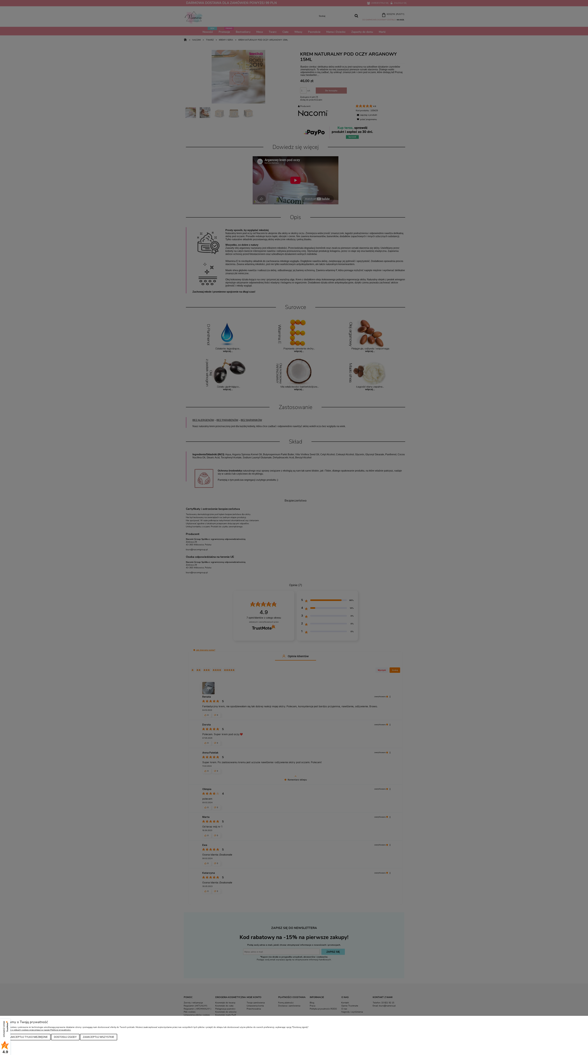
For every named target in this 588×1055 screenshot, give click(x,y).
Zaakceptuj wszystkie (98, 1037)
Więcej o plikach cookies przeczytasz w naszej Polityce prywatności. (38, 1029)
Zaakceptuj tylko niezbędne (28, 1037)
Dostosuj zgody (65, 1037)
